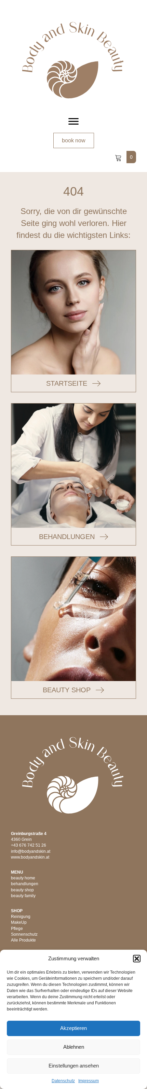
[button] (136, 958)
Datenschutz (63, 1080)
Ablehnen (73, 1047)
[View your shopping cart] (118, 157)
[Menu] (73, 121)
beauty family (23, 895)
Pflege (17, 928)
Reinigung (20, 916)
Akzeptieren (73, 1028)
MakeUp (19, 922)
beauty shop (22, 890)
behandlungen (24, 883)
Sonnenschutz (24, 934)
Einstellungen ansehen (74, 1066)
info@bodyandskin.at (30, 851)
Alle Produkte (23, 940)
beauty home (23, 878)
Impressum (88, 1080)
